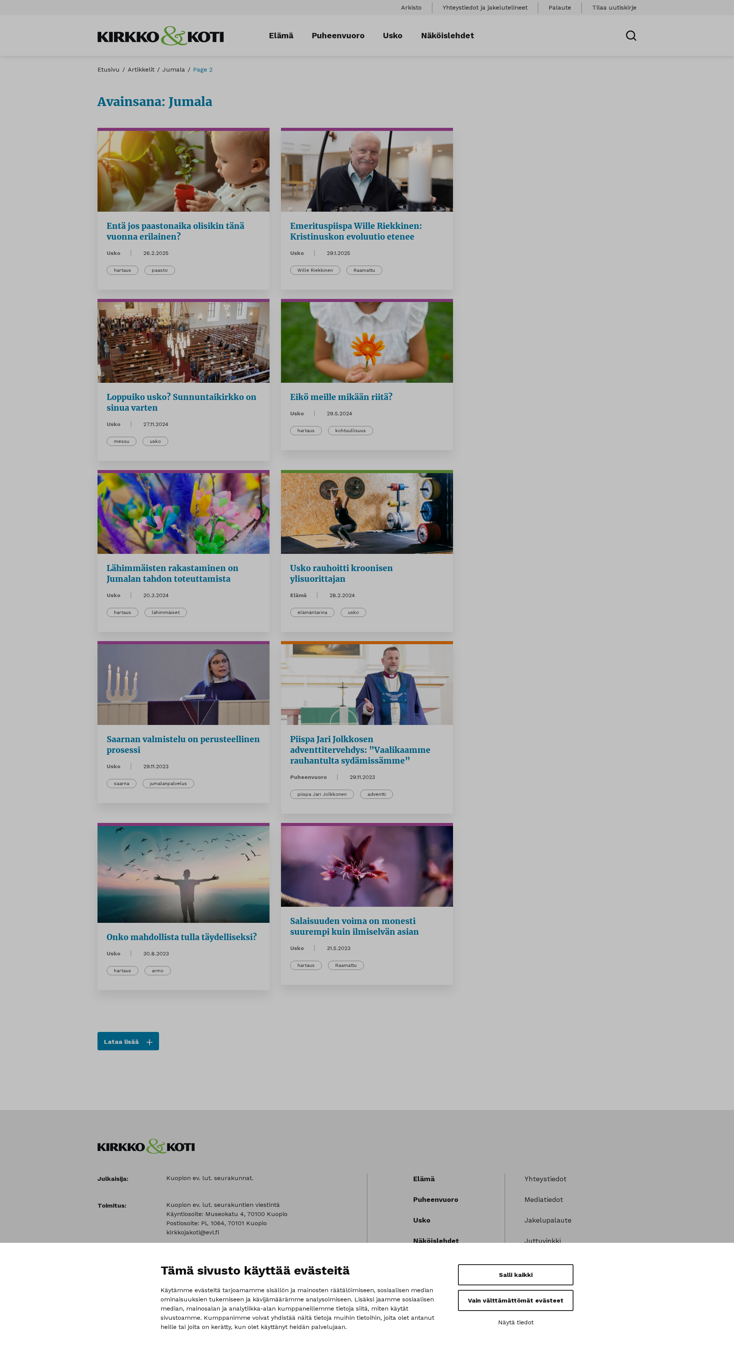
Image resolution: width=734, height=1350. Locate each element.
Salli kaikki (516, 1274)
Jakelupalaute (548, 1220)
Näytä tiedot (516, 1322)
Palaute (560, 7)
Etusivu (108, 69)
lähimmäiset (166, 612)
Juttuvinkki (543, 1241)
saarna (121, 783)
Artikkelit (141, 69)
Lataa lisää (121, 1041)
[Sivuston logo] (160, 35)
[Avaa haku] (631, 35)
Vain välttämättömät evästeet (515, 1300)
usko (155, 441)
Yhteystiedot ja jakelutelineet (485, 7)
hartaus (122, 270)
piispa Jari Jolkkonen (322, 794)
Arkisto (411, 7)
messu (121, 441)
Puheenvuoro (338, 35)
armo (158, 970)
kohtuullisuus (350, 430)
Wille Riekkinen (315, 270)
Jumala (173, 69)
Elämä (281, 35)
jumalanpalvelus (168, 783)
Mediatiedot (544, 1199)
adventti (376, 794)
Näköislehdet (447, 35)
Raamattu (364, 270)
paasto (160, 270)
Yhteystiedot (546, 1179)
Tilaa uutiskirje (614, 7)
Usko (393, 35)
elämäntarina (312, 612)
